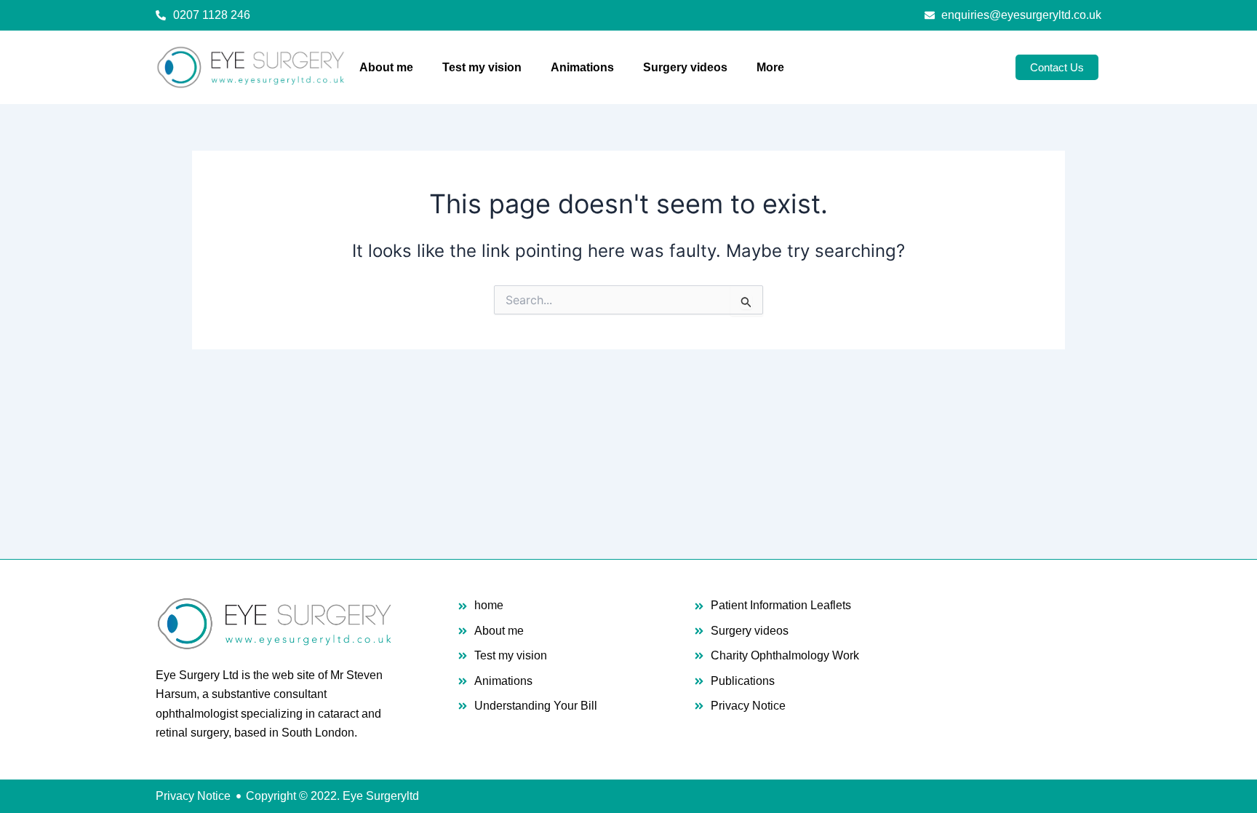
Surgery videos (685, 67)
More (770, 67)
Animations (582, 67)
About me (386, 67)
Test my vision (482, 67)
